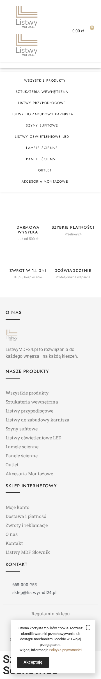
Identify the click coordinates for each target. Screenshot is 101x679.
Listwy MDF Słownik (28, 552)
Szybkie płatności (73, 227)
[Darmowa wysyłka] (28, 213)
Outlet (45, 170)
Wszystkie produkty (45, 80)
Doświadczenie (72, 270)
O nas (12, 534)
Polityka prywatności (65, 650)
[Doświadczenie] (73, 256)
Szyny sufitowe (42, 125)
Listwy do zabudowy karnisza (42, 114)
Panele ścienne (42, 159)
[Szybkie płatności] (73, 213)
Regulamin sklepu (50, 613)
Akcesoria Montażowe (45, 181)
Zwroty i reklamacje (27, 525)
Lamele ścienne (42, 147)
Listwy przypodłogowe (42, 102)
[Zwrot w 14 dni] (28, 256)
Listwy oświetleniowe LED (42, 136)
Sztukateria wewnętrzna (42, 91)
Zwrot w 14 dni (28, 270)
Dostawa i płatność (26, 516)
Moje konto (17, 507)
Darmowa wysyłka (28, 229)
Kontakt (14, 543)
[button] (54, 31)
